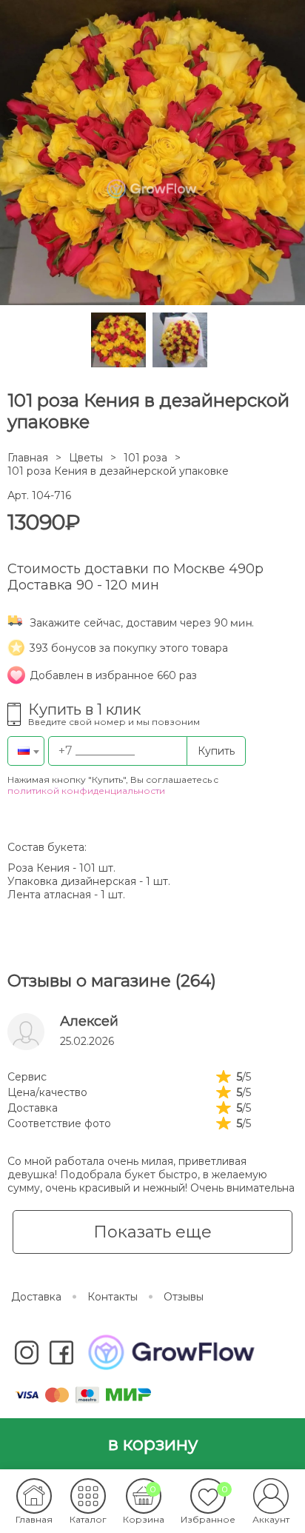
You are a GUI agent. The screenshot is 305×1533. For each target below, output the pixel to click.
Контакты (112, 1296)
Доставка (36, 1296)
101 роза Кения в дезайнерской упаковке (118, 471)
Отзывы (184, 1296)
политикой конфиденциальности (86, 790)
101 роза (145, 457)
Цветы (86, 457)
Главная (27, 457)
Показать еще (152, 1232)
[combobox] (25, 751)
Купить (216, 751)
